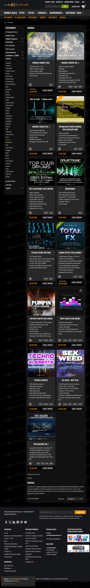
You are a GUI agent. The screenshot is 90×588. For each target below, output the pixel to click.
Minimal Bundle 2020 (41, 62)
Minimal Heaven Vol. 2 (70, 62)
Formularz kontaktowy (53, 539)
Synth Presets (32, 17)
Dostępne (70, 499)
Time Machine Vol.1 (41, 444)
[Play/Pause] (30, 84)
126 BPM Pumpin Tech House (41, 318)
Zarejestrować (69, 2)
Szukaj (65, 6)
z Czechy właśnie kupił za (16, 580)
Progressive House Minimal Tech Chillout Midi (70, 128)
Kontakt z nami (49, 2)
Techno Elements (41, 380)
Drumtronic (70, 188)
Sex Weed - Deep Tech (70, 380)
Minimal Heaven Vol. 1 (41, 126)
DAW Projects (53, 17)
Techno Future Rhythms (41, 252)
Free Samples (8, 17)
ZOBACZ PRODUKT (48, 90)
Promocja (63, 17)
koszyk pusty (76, 6)
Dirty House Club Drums (70, 318)
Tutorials (43, 17)
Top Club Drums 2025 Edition (41, 188)
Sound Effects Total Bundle (70, 252)
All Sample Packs (20, 17)
